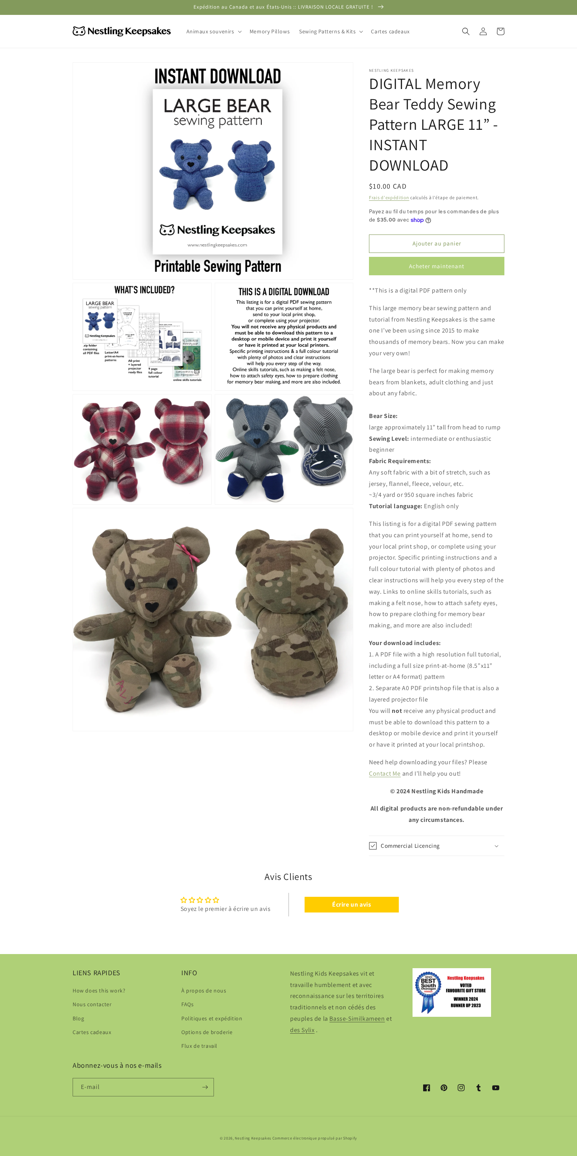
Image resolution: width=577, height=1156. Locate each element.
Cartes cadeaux (92, 1032)
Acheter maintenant (436, 266)
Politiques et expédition (211, 1018)
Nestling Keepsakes (253, 1138)
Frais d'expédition (389, 197)
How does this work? (99, 990)
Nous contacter (92, 1004)
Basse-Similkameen (357, 1018)
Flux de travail (199, 1045)
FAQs (187, 1004)
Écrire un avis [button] (351, 904)
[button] (213, 31)
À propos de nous (203, 990)
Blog (78, 1018)
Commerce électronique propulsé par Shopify (314, 1138)
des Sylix (302, 1030)
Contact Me (385, 773)
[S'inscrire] (205, 1087)
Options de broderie (206, 1032)
